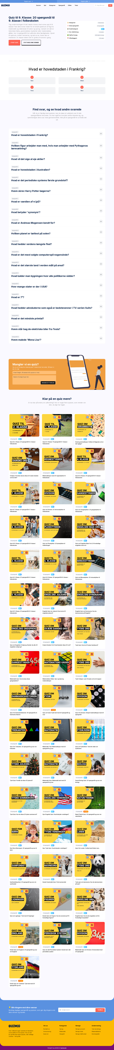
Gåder (70, 5)
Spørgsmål (62, 5)
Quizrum (45, 1034)
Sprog (61, 1029)
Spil (45, 5)
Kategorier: (71, 22)
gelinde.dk (63, 1048)
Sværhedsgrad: (72, 29)
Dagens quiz (27, 1)
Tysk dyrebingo (96, 1029)
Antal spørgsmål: (73, 26)
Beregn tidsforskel (81, 1034)
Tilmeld (100, 1010)
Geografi (62, 1034)
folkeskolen (101, 22)
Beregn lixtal (79, 1031)
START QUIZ (14, 42)
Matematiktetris (96, 1031)
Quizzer (38, 5)
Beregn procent (80, 1029)
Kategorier (52, 5)
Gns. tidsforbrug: (73, 32)
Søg (110, 5)
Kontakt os (46, 1029)
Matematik (62, 1031)
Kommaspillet (95, 1034)
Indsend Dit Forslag (48, 382)
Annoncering (47, 1031)
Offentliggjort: (72, 38)
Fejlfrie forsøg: (72, 35)
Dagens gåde (84, 1)
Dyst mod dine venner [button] (31, 42)
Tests (76, 5)
